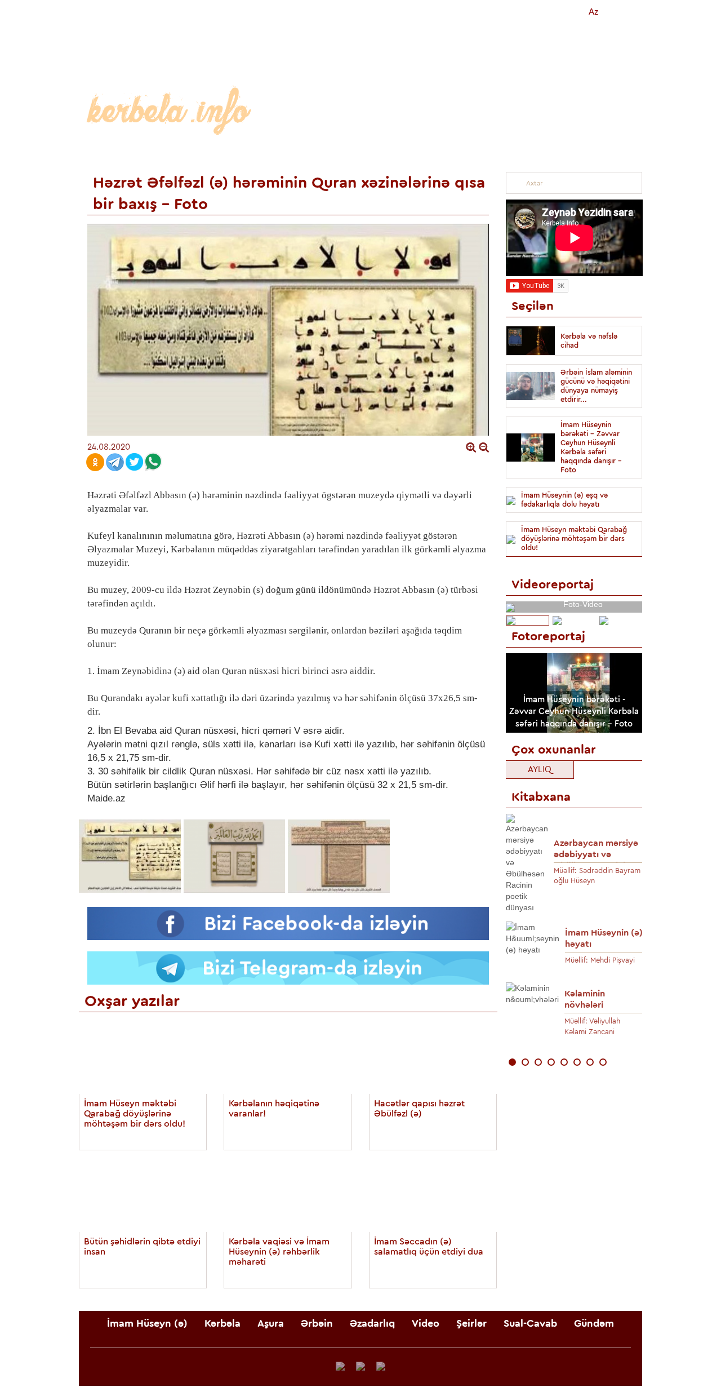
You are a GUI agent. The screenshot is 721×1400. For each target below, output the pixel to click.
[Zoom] (471, 446)
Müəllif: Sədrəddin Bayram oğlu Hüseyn (597, 876)
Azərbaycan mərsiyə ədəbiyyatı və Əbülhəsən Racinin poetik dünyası (596, 851)
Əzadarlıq (372, 153)
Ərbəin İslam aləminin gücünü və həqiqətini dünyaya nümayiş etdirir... (596, 386)
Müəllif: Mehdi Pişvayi (600, 960)
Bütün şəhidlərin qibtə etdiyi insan (142, 1246)
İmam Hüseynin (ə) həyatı (604, 938)
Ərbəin (313, 153)
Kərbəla (212, 153)
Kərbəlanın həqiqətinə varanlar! (274, 1108)
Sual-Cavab (540, 153)
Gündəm (607, 153)
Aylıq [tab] (539, 769)
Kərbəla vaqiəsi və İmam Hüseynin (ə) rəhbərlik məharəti (279, 1251)
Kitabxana (555, 11)
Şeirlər (478, 153)
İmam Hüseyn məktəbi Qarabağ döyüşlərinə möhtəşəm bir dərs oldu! (134, 1113)
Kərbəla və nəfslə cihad (588, 341)
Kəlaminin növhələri (584, 999)
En (621, 11)
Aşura (264, 153)
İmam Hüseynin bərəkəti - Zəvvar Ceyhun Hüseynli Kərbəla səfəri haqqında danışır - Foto (591, 447)
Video (429, 153)
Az (594, 11)
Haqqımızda (487, 11)
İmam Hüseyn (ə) (134, 153)
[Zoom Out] (484, 446)
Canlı (429, 11)
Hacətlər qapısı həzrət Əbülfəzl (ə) (419, 1108)
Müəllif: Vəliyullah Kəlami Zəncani (592, 1026)
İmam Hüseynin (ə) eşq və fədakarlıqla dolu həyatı (564, 499)
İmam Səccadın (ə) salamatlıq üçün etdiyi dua (428, 1246)
